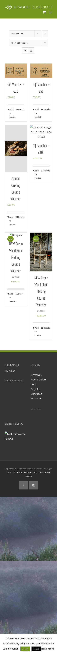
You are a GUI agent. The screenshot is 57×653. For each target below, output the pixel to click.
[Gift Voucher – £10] (16, 71)
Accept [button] (25, 649)
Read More (47, 648)
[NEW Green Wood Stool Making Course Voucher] (16, 235)
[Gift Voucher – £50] (41, 71)
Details (21, 109)
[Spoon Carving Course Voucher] (16, 148)
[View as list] (31, 51)
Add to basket (13, 113)
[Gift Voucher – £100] (41, 132)
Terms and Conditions (27, 472)
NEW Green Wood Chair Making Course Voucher (41, 291)
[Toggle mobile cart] (44, 12)
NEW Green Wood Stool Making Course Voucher (16, 257)
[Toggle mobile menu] (50, 12)
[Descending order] (45, 33)
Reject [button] (36, 649)
